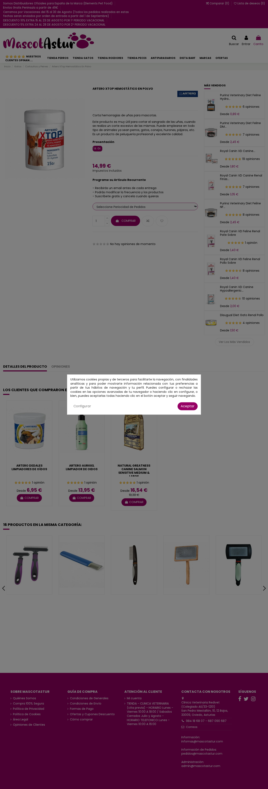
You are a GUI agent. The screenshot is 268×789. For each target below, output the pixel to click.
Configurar (82, 406)
